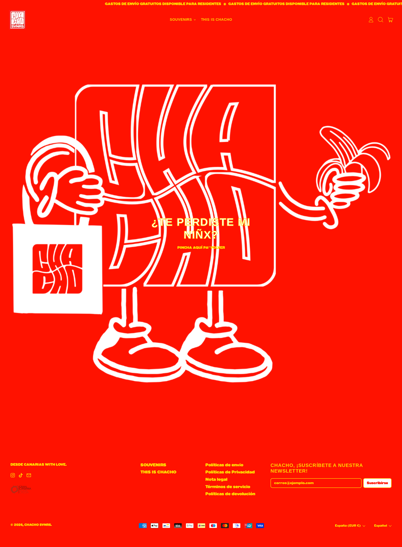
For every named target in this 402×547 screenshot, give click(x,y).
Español (380, 525)
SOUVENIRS (153, 465)
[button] (381, 19)
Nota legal (216, 479)
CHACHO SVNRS (37, 524)
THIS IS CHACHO (216, 20)
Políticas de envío (224, 465)
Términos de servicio (227, 487)
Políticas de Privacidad (230, 472)
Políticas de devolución (230, 494)
